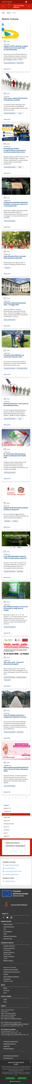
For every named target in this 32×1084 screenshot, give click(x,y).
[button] (16, 1081)
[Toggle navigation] (3, 6)
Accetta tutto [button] (10, 1078)
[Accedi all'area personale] (26, 2)
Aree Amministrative (8, 927)
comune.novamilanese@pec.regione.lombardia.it (16, 1024)
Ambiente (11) (7, 808)
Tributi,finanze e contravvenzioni (11, 972)
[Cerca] (29, 6)
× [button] (30, 1061)
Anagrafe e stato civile (9, 946)
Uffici (4, 929)
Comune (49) (7, 814)
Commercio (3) (7, 811)
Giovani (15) (7, 820)
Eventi (5, 1002)
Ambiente (5, 974)
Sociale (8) (6, 830)
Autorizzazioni (7, 979)
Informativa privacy (8, 1058)
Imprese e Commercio (8, 952)
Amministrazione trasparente (10, 1056)
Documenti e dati (7, 938)
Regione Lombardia (7, 2)
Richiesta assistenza (8, 1048)
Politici (5, 934)
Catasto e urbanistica (8, 956)
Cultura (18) (7, 817)
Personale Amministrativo (10, 936)
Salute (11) (6, 827)
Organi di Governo (8, 924)
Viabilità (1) (6, 836)
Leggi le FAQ (6, 1046)
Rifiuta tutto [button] (22, 1078)
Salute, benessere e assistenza (11, 976)
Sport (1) (6, 833)
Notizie (8, 41)
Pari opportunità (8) (8, 824)
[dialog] (16, 1072)
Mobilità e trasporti (8, 960)
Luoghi (5, 999)
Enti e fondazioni (7, 931)
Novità (8, 13)
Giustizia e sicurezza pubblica (10, 969)
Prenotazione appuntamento (10, 1041)
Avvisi (4, 993)
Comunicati (6, 990)
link (16, 1075)
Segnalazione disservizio (9, 1044)
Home (3, 13)
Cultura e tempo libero (9, 948)
